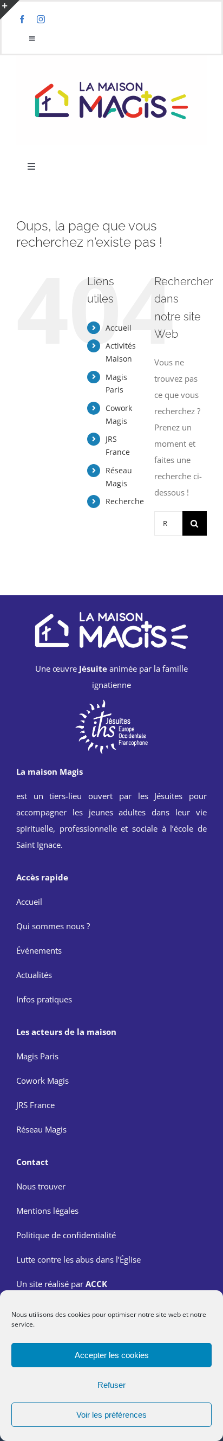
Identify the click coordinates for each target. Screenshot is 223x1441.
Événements (39, 950)
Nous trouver (40, 1186)
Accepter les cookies (112, 1355)
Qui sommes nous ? (53, 926)
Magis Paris (37, 1056)
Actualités (34, 974)
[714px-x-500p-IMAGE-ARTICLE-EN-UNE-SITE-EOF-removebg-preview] (111, 702)
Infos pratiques (44, 999)
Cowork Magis (42, 1080)
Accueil (119, 328)
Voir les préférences (111, 1414)
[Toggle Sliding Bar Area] (9, 10)
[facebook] (22, 19)
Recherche (125, 501)
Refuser (111, 1384)
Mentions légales (47, 1210)
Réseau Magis (41, 1129)
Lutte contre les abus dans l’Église (78, 1259)
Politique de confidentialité (66, 1235)
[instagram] (41, 19)
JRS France (35, 1104)
